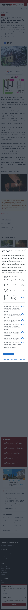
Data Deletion (6, 359)
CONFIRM (8, 354)
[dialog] (14, 305)
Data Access (14, 359)
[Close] (25, 250)
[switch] (22, 280)
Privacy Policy (22, 359)
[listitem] (14, 277)
